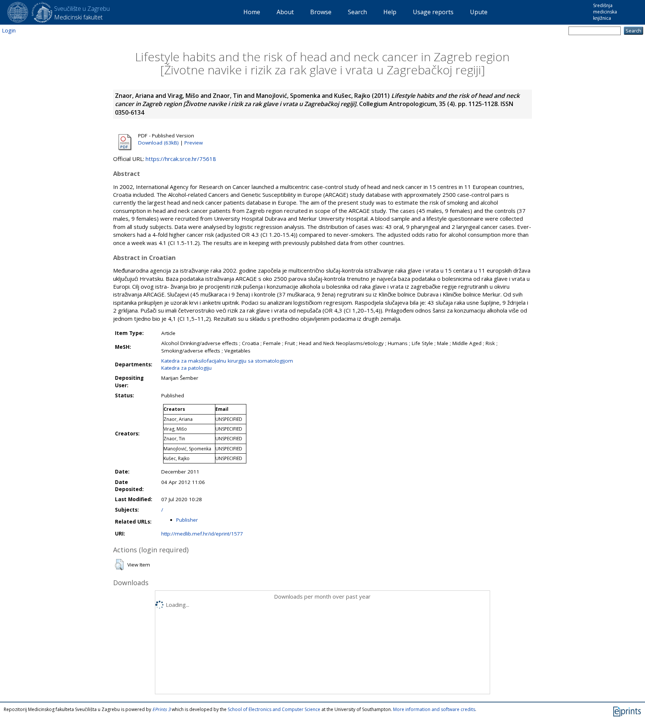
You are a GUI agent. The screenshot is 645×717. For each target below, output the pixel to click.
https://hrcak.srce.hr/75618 (181, 158)
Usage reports (433, 12)
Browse (320, 12)
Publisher (187, 519)
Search (357, 12)
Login (9, 30)
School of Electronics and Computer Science (274, 709)
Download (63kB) (158, 142)
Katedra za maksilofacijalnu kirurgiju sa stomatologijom (227, 360)
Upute (478, 12)
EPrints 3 (161, 709)
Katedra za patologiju (186, 367)
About (285, 12)
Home (251, 12)
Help (389, 12)
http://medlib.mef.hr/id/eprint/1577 (202, 533)
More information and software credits (434, 709)
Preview (193, 142)
